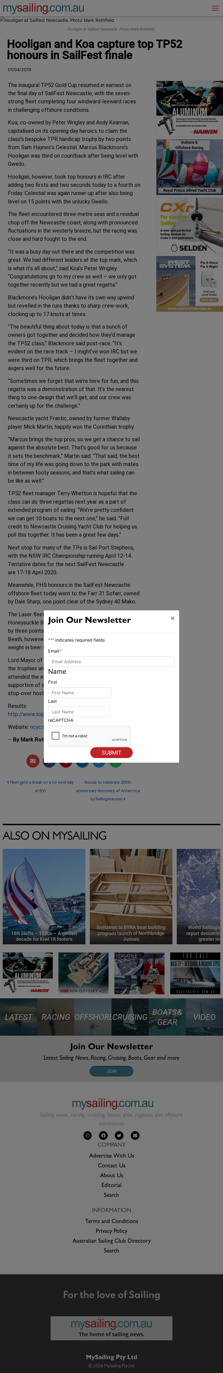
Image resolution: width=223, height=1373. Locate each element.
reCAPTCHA (60, 720)
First (52, 682)
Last (52, 701)
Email (55, 651)
